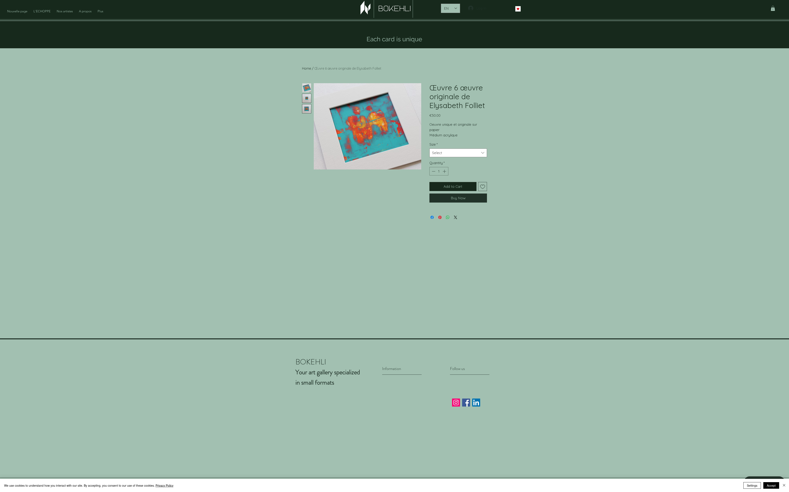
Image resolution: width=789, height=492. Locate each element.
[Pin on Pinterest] (439, 217)
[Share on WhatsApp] (447, 217)
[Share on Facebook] (432, 217)
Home (306, 68)
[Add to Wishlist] (482, 186)
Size (433, 144)
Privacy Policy (394, 407)
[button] (773, 8)
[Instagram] (456, 403)
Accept (771, 485)
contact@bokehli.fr (344, 461)
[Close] (784, 485)
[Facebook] (466, 403)
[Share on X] (455, 217)
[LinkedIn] (476, 403)
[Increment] (445, 171)
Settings (752, 485)
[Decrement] (433, 171)
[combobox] (458, 153)
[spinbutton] (439, 171)
